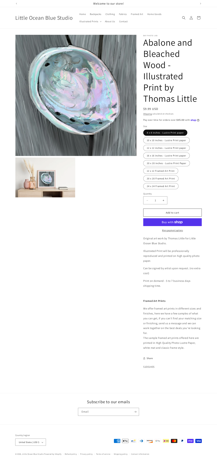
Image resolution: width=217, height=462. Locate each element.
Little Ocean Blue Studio (33, 454)
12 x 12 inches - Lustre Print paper (166, 147)
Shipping (147, 113)
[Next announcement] (200, 3)
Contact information (140, 454)
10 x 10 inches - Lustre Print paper (166, 140)
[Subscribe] (135, 412)
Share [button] (150, 358)
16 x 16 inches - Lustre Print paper (166, 155)
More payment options (172, 230)
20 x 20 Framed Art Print (161, 178)
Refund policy (71, 454)
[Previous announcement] (16, 3)
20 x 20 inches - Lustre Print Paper (166, 163)
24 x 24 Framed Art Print (161, 186)
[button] (90, 21)
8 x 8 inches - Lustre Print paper (165, 132)
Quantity (147, 193)
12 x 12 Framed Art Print (161, 170)
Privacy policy (86, 454)
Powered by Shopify (53, 454)
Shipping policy (121, 454)
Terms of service (103, 454)
